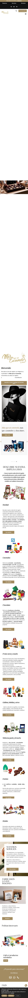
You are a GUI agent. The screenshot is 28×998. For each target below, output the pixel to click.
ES (11, 6)
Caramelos (6, 557)
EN (14, 6)
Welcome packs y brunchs (12, 738)
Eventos (5, 779)
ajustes (12, 993)
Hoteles (5, 821)
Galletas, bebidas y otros (11, 702)
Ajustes (17, 995)
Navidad (5, 505)
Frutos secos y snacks (10, 654)
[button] (26, 14)
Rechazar (11, 995)
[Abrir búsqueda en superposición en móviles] (16, 11)
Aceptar (4, 995)
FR (16, 6)
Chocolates (6, 605)
